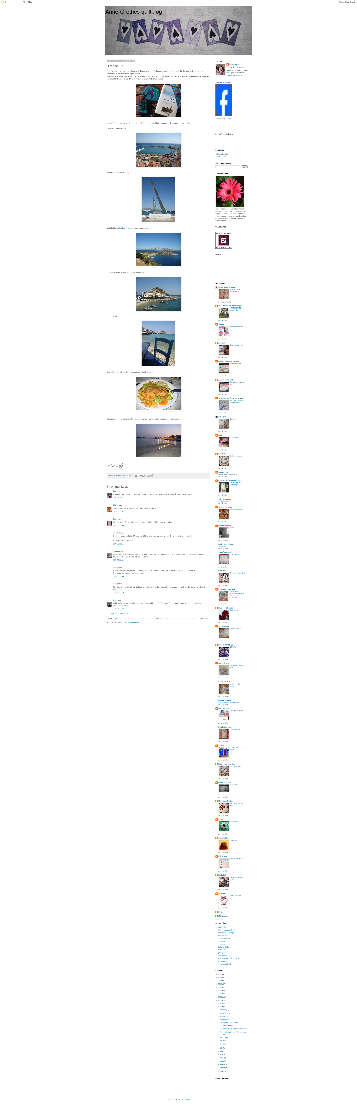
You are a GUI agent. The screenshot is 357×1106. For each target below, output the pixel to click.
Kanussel (222, 820)
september (224, 1013)
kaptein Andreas (125, 228)
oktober (223, 1010)
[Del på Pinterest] (151, 475)
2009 (220, 997)
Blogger (187, 1099)
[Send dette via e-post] (140, 475)
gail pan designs (224, 499)
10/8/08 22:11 (118, 544)
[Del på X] (145, 475)
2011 (220, 991)
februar (223, 1064)
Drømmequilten (224, 526)
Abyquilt (221, 343)
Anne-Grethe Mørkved (223, 82)
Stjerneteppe (222, 546)
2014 (220, 981)
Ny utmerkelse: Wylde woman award (233, 1029)
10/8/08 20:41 (118, 498)
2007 (220, 1072)
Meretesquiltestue (225, 801)
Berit (220, 912)
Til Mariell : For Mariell (228, 1026)
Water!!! (232, 528)
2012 (220, 987)
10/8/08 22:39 (118, 560)
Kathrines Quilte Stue (226, 589)
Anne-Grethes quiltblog (133, 12)
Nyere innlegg (113, 618)
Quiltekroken (222, 955)
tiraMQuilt (222, 894)
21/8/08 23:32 (118, 609)
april (222, 1058)
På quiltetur (224, 1037)
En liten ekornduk (236, 456)
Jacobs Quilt (223, 472)
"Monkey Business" (236, 858)
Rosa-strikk (234, 437)
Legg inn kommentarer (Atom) (128, 622)
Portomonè (233, 840)
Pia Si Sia (222, 571)
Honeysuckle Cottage (226, 933)
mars (222, 1061)
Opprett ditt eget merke (223, 118)
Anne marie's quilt (225, 380)
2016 (220, 974)
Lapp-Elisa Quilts (224, 938)
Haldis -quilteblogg (225, 608)
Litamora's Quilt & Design (228, 361)
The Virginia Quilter (225, 964)
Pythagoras (127, 173)
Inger (115, 519)
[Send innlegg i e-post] (136, 475)
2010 (220, 994)
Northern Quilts (223, 947)
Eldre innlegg (204, 618)
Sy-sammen (222, 961)
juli (221, 1048)
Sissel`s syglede (224, 552)
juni (221, 1051)
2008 (220, 1000)
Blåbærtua (222, 856)
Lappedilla (222, 941)
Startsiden (158, 618)
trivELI (221, 746)
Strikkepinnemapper (236, 326)
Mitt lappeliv (223, 916)
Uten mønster (234, 554)
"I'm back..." (224, 1041)
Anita (115, 600)
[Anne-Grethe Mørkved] (223, 116)
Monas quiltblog (224, 783)
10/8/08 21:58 (118, 525)
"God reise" (234, 784)
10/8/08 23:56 (118, 576)
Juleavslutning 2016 (236, 509)
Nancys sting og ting (226, 764)
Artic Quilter (222, 927)
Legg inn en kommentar (119, 614)
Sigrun (115, 505)
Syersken (117, 551)
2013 (220, 984)
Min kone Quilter (224, 708)
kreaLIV (221, 435)
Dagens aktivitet (235, 628)
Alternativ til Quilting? (237, 710)
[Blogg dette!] (143, 475)
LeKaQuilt (222, 417)
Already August (235, 729)
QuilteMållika (223, 838)
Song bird (233, 419)
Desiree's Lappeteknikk (226, 930)
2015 (220, 978)
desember (224, 1003)
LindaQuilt (222, 875)
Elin (114, 491)
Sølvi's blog (222, 454)
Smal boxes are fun (236, 345)
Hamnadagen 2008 (227, 1019)
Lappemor (221, 944)
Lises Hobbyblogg (225, 645)
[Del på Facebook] (148, 475)
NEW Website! (223, 501)
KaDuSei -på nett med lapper (229, 481)
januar (222, 1068)
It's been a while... (236, 363)
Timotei (221, 324)
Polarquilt (221, 950)
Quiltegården (223, 663)
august (222, 1016)
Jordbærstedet (223, 936)
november (224, 1007)
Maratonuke (234, 821)
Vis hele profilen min (234, 76)
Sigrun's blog (223, 626)
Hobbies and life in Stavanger (230, 306)
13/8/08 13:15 (118, 592)
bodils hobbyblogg (225, 544)
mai (221, 1055)
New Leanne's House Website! (228, 702)
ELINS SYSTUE (224, 682)
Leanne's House (224, 700)
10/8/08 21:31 (118, 511)
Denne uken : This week (229, 1022)
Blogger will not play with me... (228, 474)
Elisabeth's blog (224, 727)
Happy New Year (235, 896)
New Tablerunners (236, 766)
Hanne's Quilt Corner (226, 287)
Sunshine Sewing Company (228, 958)
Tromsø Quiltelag (225, 507)
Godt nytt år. (234, 610)
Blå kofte (233, 647)
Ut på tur (223, 1044)
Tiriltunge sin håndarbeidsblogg (230, 398)
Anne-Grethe (234, 64)
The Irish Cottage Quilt (237, 573)
